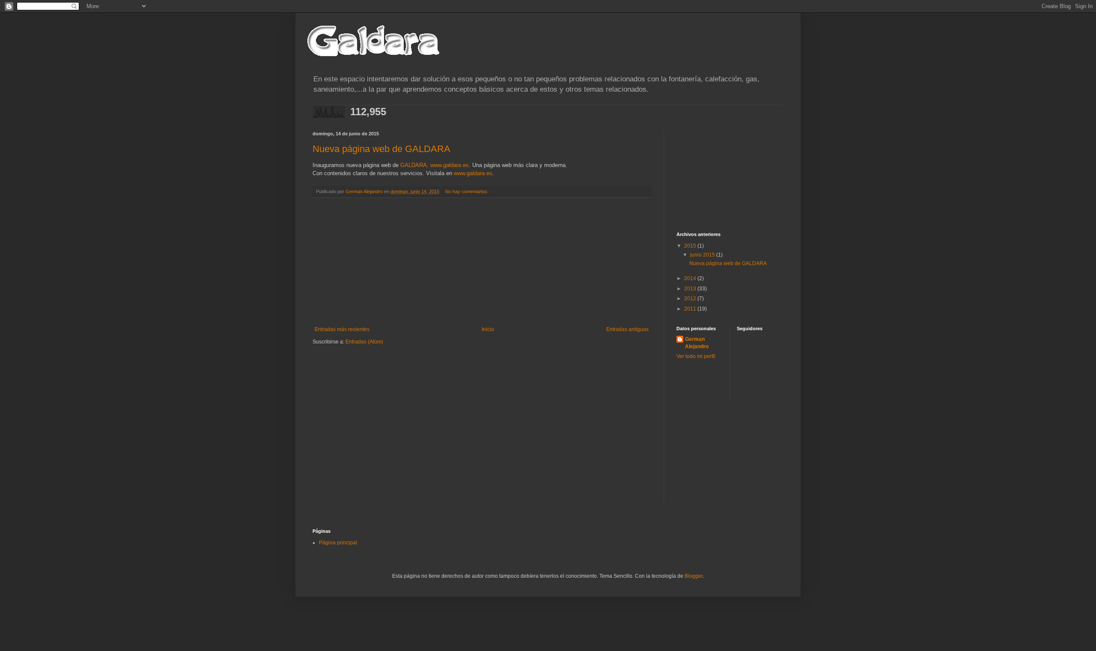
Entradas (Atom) (364, 342)
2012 (690, 299)
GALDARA (413, 165)
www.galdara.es (449, 165)
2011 (690, 309)
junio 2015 (703, 255)
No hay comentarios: (466, 191)
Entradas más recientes (342, 329)
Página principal (338, 543)
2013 (690, 289)
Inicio (488, 329)
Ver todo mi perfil (695, 356)
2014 (690, 278)
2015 (690, 246)
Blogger (694, 576)
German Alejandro (697, 342)
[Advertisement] (481, 262)
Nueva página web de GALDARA (381, 148)
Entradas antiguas (627, 329)
